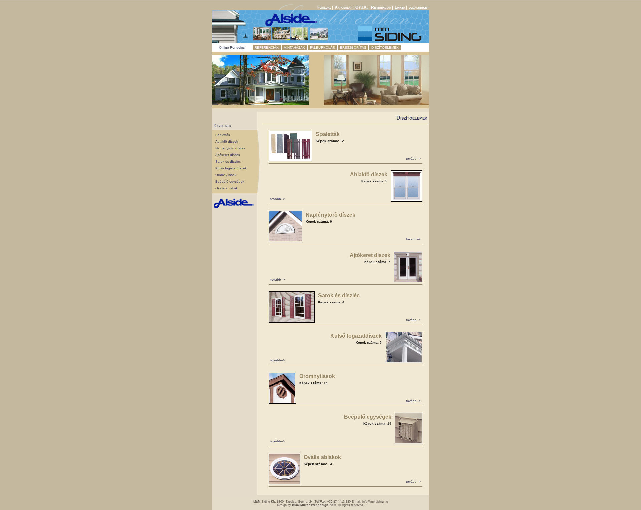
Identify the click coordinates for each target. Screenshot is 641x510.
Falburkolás (322, 47)
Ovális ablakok (226, 188)
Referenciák (381, 7)
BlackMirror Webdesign (310, 505)
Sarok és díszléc (228, 161)
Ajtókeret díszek (227, 155)
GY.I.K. (361, 7)
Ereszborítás (353, 47)
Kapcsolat (343, 7)
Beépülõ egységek (229, 181)
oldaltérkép (418, 7)
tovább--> (413, 158)
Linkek (400, 7)
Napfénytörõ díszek (230, 148)
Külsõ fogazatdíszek (231, 168)
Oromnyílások (225, 175)
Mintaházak (294, 47)
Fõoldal (324, 7)
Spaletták (222, 135)
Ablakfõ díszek (226, 141)
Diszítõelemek (385, 47)
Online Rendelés (232, 47)
